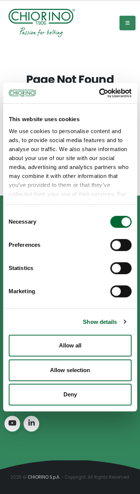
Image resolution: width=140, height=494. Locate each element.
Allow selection (70, 370)
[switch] (120, 245)
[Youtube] (12, 424)
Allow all (70, 345)
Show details (100, 322)
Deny (70, 394)
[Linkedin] (31, 424)
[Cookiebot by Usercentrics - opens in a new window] (99, 93)
